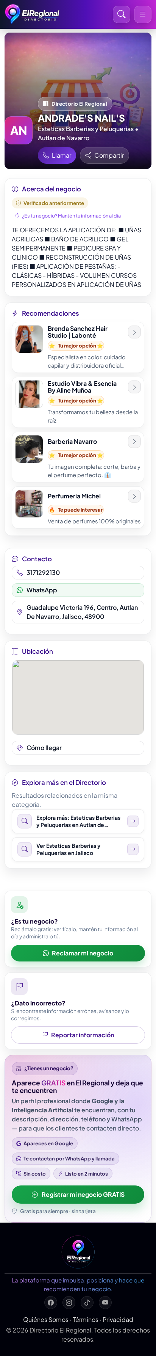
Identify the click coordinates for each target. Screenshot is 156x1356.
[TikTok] (87, 1302)
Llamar (61, 155)
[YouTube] (105, 1302)
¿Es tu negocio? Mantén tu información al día (71, 216)
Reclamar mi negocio (82, 953)
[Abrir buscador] (121, 14)
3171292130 (43, 572)
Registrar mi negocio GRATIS (83, 1194)
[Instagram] (68, 1302)
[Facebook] (50, 1302)
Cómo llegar (44, 748)
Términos (85, 1319)
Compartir (109, 155)
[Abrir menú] (142, 14)
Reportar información (82, 1035)
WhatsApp (42, 590)
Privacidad (118, 1319)
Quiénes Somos (46, 1319)
